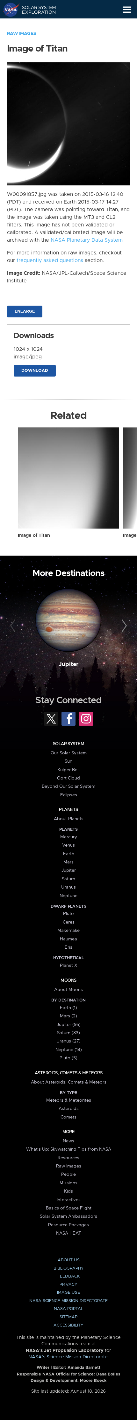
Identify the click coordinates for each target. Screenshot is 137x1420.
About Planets (68, 819)
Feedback (68, 1276)
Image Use (68, 1293)
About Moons (68, 989)
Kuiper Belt (68, 770)
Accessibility (68, 1325)
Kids (68, 1191)
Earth (68, 854)
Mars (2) (68, 1016)
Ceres (69, 922)
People (68, 1174)
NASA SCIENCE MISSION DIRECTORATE (68, 1301)
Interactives (69, 1200)
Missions (68, 1183)
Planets (68, 809)
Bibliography (69, 1268)
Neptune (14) (68, 1050)
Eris (68, 947)
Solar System (68, 744)
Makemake (68, 930)
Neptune (68, 896)
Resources (68, 1158)
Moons (68, 980)
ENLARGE (25, 311)
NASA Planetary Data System (87, 240)
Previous (14, 626)
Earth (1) (68, 1008)
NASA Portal (68, 1309)
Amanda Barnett (84, 1368)
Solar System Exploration (35, 9)
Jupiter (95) (69, 1024)
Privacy (68, 1285)
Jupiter (68, 664)
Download (34, 371)
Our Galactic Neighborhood (35, 24)
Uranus (68, 887)
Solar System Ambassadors (68, 1216)
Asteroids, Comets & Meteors (68, 1073)
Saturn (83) (68, 1033)
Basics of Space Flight (68, 1208)
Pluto (68, 913)
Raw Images (21, 33)
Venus (68, 845)
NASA (8, 9)
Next (123, 626)
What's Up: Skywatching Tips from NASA (68, 1149)
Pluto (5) (68, 1058)
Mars (68, 862)
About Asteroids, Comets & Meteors (68, 1082)
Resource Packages (68, 1225)
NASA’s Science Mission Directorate (68, 1357)
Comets (68, 1117)
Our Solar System (69, 753)
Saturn (68, 879)
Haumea (68, 939)
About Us (69, 1260)
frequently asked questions (50, 260)
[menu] (127, 10)
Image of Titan (34, 535)
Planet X (68, 965)
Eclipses (68, 795)
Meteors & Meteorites (68, 1100)
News (68, 1141)
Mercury (68, 837)
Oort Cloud (68, 778)
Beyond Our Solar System (68, 786)
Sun (68, 761)
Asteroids (69, 1108)
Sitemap (68, 1317)
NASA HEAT (68, 1233)
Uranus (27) (68, 1041)
